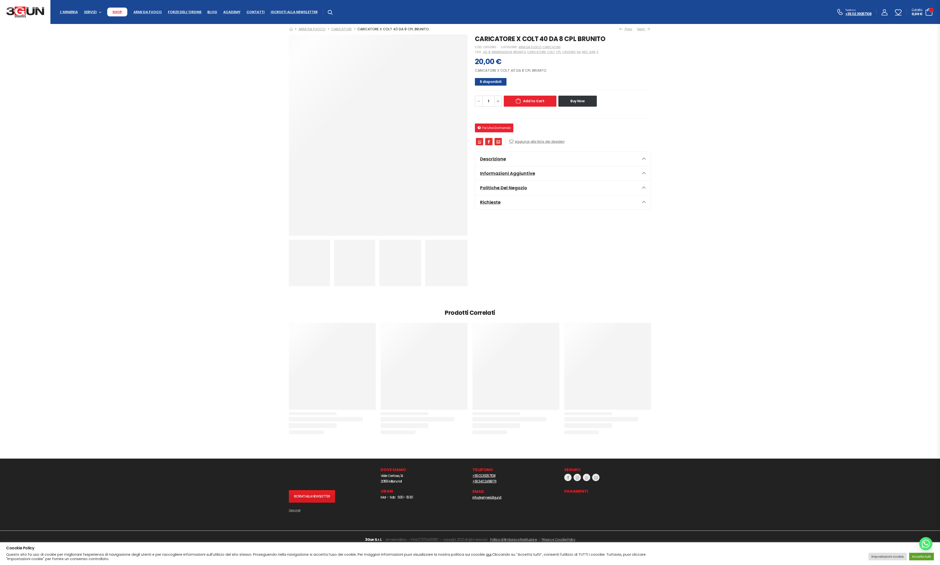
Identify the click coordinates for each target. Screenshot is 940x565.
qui (488, 554)
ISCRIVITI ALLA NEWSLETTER (294, 12)
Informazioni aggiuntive (507, 173)
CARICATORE (536, 52)
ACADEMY (231, 12)
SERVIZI (90, 12)
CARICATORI (341, 29)
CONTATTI (256, 12)
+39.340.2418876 (484, 481)
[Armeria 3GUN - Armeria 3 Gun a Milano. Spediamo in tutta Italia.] (25, 12)
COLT (551, 52)
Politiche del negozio (503, 188)
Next (642, 29)
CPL (558, 52)
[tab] (563, 159)
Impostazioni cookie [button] (887, 556)
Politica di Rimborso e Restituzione (513, 539)
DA (579, 52)
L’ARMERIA (69, 12)
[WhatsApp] (479, 141)
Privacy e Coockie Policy (558, 539)
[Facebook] (489, 141)
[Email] (498, 141)
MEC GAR (588, 52)
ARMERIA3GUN (502, 52)
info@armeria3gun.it (486, 497)
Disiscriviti (294, 510)
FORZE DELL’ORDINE (184, 12)
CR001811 (569, 52)
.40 (484, 52)
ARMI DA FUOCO (147, 12)
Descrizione (493, 159)
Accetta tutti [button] (921, 556)
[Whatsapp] (925, 543)
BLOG (212, 12)
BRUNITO (519, 52)
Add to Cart (533, 101)
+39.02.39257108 (858, 14)
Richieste (490, 202)
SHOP (117, 12)
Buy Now (577, 101)
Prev (628, 29)
